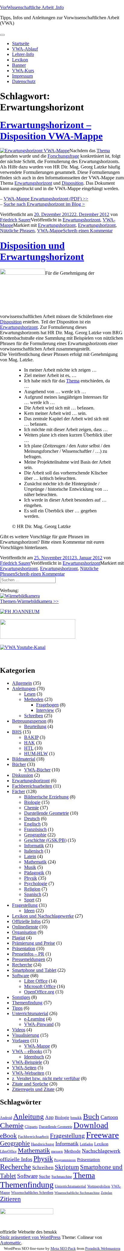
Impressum (22, 76)
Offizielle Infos (26, 921)
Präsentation (23, 948)
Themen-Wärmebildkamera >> (29, 601)
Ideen (29, 910)
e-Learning (34, 1018)
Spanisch (32, 894)
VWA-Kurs (23, 70)
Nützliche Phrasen (17, 230)
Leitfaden (86, 1144)
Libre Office (36, 981)
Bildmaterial (23, 758)
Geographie (35, 834)
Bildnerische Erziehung (46, 796)
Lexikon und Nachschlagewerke (43, 916)
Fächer (18, 791)
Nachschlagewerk (101, 1151)
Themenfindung (27, 1002)
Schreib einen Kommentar (88, 230)
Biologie (32, 802)
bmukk (76, 1117)
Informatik (34, 845)
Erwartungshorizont (33, 183)
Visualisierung (25, 1035)
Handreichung (42, 1144)
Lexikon (20, 59)
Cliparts (31, 1126)
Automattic (10, 1242)
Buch (91, 1116)
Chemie (31, 807)
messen (57, 1151)
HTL (28, 748)
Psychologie (35, 883)
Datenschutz (24, 81)
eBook (8, 1135)
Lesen (30, 694)
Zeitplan (106, 1192)
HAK (29, 742)
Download (90, 1125)
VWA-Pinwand (39, 1024)
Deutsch (32, 818)
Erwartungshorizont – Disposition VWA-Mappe (51, 130)
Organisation (24, 932)
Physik (30, 878)
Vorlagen (20, 1040)
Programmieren (65, 1160)
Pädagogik (34, 872)
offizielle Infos (16, 1159)
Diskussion (22, 775)
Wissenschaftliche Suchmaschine (77, 1192)
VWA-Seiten (24, 1067)
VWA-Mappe (50, 230)
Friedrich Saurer (15, 219)
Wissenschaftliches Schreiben (32, 1193)
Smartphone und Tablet (34, 970)
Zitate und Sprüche (30, 1083)
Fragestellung (25, 905)
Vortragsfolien (98, 1186)
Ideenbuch (34, 1056)
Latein (30, 856)
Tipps (17, 1008)
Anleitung (28, 1116)
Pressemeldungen (28, 959)
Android (6, 1118)
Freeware (102, 1135)
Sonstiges (21, 997)
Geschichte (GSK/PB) (45, 840)
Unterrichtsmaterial (30, 1013)
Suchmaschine (61, 1177)
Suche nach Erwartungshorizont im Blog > (44, 204)
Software (20, 975)
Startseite (20, 43)
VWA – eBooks (27, 1051)
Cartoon (109, 1117)
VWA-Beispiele (27, 1062)
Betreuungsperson (29, 721)
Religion (32, 888)
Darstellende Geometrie (46, 813)
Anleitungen (24, 688)
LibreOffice (8, 1151)
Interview (45, 710)
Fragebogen (47, 704)
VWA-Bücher (37, 769)
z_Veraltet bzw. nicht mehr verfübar (46, 1078)
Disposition (72, 183)
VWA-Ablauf (25, 48)
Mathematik (35, 861)
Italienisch (33, 851)
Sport (29, 899)
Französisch (35, 829)
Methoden (33, 699)
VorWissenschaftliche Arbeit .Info (32, 7)
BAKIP (31, 737)
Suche (44, 1176)
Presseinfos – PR (28, 953)
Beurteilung (35, 726)
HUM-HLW (36, 753)
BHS (17, 731)
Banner (19, 65)
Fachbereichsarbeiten (32, 786)
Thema (103, 150)
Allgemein (22, 683)
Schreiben (33, 715)
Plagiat (18, 937)
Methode (72, 1151)
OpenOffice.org (39, 991)
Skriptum (67, 1167)
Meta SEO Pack (63, 1248)
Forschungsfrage (63, 156)
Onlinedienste (25, 926)
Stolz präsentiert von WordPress (30, 1237)
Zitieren (10, 1199)
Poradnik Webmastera (102, 1248)
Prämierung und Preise (33, 943)
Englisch (32, 823)
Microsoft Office (40, 986)
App (49, 1117)
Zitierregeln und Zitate (33, 1089)
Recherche (22, 964)
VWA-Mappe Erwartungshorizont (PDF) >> (46, 198)
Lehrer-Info (23, 54)
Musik (30, 867)
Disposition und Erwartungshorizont (42, 251)
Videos (18, 1029)
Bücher (19, 764)
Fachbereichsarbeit (33, 1136)
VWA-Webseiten (28, 1073)
